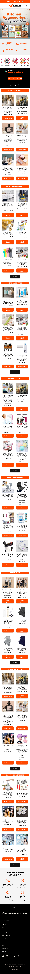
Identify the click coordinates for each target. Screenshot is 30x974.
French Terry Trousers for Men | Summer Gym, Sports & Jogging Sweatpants (22, 591)
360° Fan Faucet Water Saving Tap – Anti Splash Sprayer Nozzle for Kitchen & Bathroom (22, 234)
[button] (3, 5)
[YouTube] (14, 956)
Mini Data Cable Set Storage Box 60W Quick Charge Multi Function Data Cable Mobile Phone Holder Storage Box (22, 497)
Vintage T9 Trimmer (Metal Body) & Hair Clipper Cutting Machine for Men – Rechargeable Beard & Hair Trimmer (8, 622)
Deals (3, 927)
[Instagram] (6, 956)
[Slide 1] (15, 24)
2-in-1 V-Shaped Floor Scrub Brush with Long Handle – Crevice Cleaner (22, 205)
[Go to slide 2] (15, 37)
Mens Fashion (5, 930)
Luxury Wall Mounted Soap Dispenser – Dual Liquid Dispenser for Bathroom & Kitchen (8, 301)
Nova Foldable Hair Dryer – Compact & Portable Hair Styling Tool (8, 455)
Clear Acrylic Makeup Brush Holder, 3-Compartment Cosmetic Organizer (22, 109)
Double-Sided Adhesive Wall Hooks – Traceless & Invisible (8, 848)
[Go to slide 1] (14, 37)
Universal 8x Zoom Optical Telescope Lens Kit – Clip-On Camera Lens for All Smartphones (7, 555)
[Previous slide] (2, 23)
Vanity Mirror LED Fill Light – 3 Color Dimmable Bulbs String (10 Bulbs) (8, 747)
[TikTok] (10, 956)
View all (15, 276)
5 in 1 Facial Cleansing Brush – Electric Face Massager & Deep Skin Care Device (8, 428)
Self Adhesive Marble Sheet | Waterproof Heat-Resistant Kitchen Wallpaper (7, 205)
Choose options (22, 117)
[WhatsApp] (18, 956)
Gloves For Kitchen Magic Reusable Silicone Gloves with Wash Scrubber (8, 261)
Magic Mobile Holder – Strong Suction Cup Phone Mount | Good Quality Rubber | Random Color (8, 528)
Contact (3, 942)
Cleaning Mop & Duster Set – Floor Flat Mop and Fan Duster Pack (22, 301)
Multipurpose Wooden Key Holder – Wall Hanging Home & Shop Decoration (8, 355)
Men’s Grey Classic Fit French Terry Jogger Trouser (8, 649)
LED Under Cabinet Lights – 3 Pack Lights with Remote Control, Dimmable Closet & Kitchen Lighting (22, 821)
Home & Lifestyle (6, 935)
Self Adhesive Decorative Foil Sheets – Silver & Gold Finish (8, 233)
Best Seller (4, 924)
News (3, 945)
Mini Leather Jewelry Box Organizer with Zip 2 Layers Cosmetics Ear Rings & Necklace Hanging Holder (22, 169)
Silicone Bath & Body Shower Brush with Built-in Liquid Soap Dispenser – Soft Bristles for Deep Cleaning (22, 456)
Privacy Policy (15, 969)
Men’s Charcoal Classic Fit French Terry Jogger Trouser (22, 620)
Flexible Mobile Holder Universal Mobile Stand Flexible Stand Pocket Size (8, 496)
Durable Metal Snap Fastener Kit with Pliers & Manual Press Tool (22, 793)
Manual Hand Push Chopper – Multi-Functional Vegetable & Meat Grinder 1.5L (7, 794)
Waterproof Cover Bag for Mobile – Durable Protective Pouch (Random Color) (22, 527)
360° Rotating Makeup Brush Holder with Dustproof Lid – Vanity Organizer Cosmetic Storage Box (22, 138)
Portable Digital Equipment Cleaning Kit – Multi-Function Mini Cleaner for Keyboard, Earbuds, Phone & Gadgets (22, 556)
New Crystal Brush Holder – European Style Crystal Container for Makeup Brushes (8, 169)
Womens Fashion (6, 932)
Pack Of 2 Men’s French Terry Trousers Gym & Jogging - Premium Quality (8, 591)
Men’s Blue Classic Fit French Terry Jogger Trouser (22, 649)
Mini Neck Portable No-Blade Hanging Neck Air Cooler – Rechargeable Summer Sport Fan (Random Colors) (22, 849)
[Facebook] (3, 956)
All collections (5, 948)
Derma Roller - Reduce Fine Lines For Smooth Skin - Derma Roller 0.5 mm (22, 428)
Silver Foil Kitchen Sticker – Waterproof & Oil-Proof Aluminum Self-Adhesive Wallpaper (22, 262)
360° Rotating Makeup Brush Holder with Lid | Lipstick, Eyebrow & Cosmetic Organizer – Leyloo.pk (8, 110)
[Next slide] (27, 23)
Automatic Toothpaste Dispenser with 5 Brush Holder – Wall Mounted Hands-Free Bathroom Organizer (22, 358)
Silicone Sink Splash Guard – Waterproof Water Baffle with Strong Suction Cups (8, 329)
